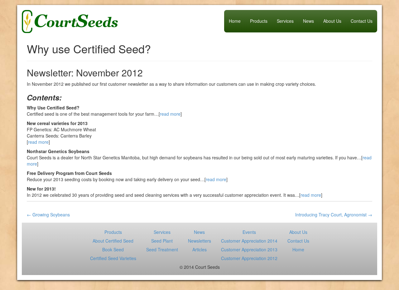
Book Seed (113, 249)
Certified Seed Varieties (113, 258)
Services (285, 21)
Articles (199, 249)
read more (170, 114)
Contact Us (362, 21)
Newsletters (199, 241)
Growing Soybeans (48, 214)
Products (258, 21)
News (308, 21)
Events (249, 232)
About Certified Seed (113, 241)
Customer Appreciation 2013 (249, 249)
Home (235, 21)
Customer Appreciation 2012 (249, 258)
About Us (332, 21)
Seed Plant (162, 241)
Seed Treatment (162, 249)
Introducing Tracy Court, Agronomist (333, 214)
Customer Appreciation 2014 (249, 241)
